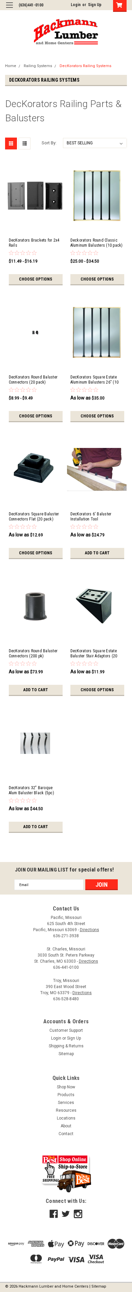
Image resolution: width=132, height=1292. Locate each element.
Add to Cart (97, 553)
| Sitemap (97, 1286)
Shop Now (66, 1087)
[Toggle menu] (9, 9)
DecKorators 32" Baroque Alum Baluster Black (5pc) (31, 790)
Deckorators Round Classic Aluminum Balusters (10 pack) (96, 243)
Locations (66, 1118)
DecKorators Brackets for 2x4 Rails (34, 243)
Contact (66, 1133)
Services (66, 1102)
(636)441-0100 (31, 5)
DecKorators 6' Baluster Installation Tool (91, 516)
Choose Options (35, 279)
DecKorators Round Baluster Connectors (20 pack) (33, 380)
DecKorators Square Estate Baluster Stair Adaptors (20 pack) (93, 654)
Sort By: (49, 142)
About (66, 1126)
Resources (66, 1110)
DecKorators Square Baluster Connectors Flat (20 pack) (34, 516)
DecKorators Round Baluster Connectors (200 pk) (33, 653)
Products (66, 1094)
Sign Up (95, 4)
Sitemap (66, 1053)
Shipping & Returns (66, 1046)
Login (76, 4)
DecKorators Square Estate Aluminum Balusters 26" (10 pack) (94, 380)
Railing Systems (38, 66)
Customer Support (66, 1030)
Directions (89, 929)
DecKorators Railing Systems (85, 66)
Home (10, 66)
